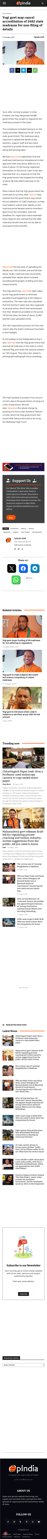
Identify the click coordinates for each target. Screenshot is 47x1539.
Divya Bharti (7, 784)
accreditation (14, 528)
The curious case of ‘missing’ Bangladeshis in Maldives (29, 865)
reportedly (27, 291)
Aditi (4, 847)
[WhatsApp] (35, 70)
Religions (16, 532)
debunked (12, 408)
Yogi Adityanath (37, 532)
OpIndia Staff (39, 37)
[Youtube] (38, 1521)
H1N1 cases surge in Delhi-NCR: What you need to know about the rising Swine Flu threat (30, 922)
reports (32, 194)
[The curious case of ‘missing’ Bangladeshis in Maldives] (9, 867)
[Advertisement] (23, 955)
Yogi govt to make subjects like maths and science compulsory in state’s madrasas (20, 677)
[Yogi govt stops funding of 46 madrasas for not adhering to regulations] (22, 626)
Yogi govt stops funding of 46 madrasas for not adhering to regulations (21, 641)
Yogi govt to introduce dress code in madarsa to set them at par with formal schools (21, 714)
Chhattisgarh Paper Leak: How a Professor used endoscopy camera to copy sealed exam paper (23, 776)
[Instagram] (19, 549)
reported (14, 156)
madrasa (23, 528)
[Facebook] (12, 70)
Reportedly (8, 267)
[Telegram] (23, 70)
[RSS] (20, 1521)
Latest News (10, 1031)
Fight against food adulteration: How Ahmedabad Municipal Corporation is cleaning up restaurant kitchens (29, 1134)
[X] (17, 70)
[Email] (29, 70)
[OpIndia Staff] (8, 543)
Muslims (31, 528)
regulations (7, 532)
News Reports (7, 13)
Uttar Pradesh (25, 532)
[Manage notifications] (6, 1534)
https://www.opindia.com (22, 542)
